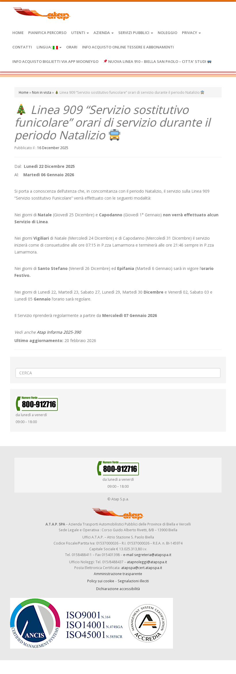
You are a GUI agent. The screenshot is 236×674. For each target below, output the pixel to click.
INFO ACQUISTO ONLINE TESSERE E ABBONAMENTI (128, 47)
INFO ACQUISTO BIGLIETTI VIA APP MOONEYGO (55, 61)
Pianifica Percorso (47, 32)
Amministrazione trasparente (118, 573)
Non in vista (41, 92)
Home (18, 32)
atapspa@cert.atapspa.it (141, 567)
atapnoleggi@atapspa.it (147, 562)
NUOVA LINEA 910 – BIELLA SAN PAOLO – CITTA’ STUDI (157, 61)
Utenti (78, 32)
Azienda (102, 32)
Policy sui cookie (100, 581)
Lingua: (45, 47)
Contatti (22, 47)
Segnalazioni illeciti (133, 581)
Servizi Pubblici (134, 32)
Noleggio (167, 32)
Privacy (190, 32)
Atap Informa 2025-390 (59, 332)
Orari (71, 47)
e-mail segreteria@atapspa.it (147, 554)
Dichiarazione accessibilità (118, 588)
